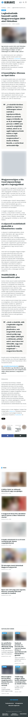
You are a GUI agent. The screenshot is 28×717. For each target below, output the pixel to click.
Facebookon (18, 414)
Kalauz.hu (12, 411)
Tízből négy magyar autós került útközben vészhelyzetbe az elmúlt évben (20, 680)
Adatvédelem (23, 713)
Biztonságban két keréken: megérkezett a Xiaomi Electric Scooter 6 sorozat (7, 681)
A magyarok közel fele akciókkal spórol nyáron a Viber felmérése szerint (13, 515)
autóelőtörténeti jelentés (10, 366)
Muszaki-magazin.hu (14, 705)
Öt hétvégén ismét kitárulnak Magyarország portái (12, 566)
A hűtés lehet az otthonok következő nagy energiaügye (11, 490)
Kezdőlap (3, 7)
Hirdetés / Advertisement (14, 714)
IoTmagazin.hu (19, 703)
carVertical (17, 58)
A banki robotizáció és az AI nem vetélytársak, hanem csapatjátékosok (13, 541)
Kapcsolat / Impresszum (5, 714)
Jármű (8, 7)
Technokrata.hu (9, 703)
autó (3, 418)
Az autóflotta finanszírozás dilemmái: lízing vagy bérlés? (7, 645)
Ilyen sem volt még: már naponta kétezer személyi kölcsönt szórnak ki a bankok (13, 591)
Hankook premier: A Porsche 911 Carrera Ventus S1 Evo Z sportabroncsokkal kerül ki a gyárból (20, 649)
